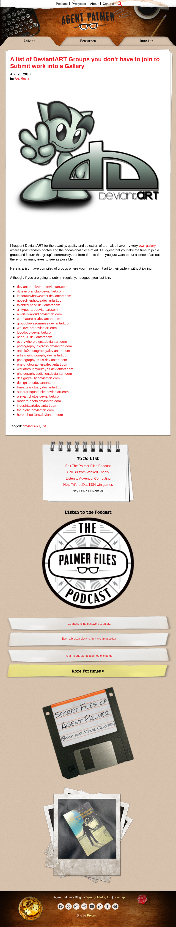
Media (25, 78)
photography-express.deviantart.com (44, 346)
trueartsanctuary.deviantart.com (40, 387)
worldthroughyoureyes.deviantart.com (45, 369)
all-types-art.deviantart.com (37, 309)
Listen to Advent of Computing (88, 478)
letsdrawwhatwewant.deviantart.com (44, 296)
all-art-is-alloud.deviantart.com (39, 314)
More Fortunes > (88, 671)
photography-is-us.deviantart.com (42, 360)
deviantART (31, 426)
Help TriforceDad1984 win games (88, 484)
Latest (29, 40)
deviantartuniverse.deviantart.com (42, 287)
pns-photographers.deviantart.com (42, 364)
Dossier (147, 40)
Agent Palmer (88, 21)
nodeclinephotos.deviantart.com (40, 300)
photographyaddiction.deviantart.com (44, 373)
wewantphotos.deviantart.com (39, 396)
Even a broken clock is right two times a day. (89, 638)
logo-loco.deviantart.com (35, 332)
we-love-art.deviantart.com (37, 328)
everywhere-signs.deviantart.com (42, 341)
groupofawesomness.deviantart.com (44, 323)
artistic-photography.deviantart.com (43, 355)
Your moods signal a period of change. (89, 655)
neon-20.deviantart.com (34, 337)
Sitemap (119, 897)
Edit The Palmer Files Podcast (88, 466)
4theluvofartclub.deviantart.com (40, 291)
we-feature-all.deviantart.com (38, 319)
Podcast (62, 3)
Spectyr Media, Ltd (98, 897)
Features (88, 40)
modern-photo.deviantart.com (39, 401)
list (44, 426)
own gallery (147, 245)
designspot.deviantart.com (36, 383)
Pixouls (92, 915)
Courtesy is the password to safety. (89, 623)
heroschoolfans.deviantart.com (40, 415)
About (94, 3)
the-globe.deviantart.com (35, 410)
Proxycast (79, 3)
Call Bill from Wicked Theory (88, 472)
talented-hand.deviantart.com (38, 305)
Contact (108, 3)
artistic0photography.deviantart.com (43, 351)
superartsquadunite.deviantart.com (43, 392)
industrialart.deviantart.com (37, 405)
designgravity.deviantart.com (38, 378)
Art (17, 78)
